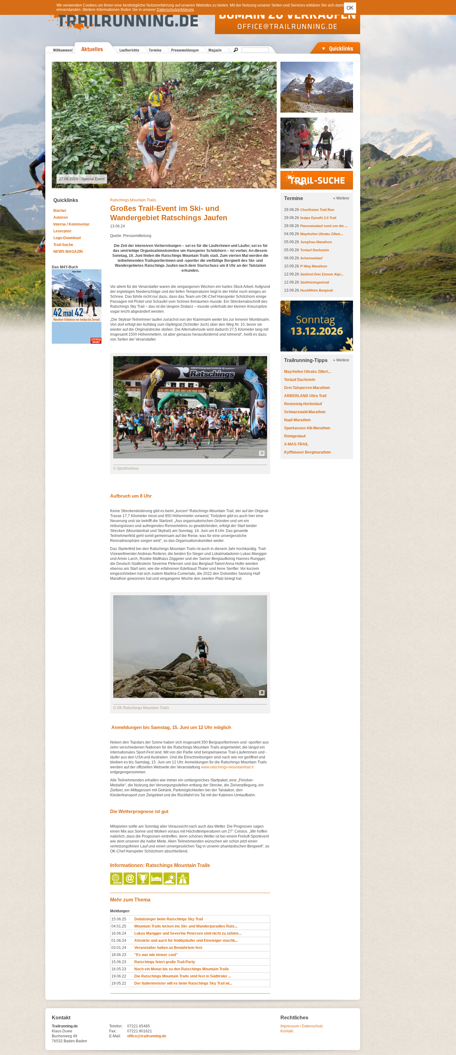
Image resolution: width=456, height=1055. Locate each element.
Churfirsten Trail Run (317, 210)
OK (350, 8)
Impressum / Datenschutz (301, 1026)
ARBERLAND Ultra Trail (305, 396)
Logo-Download (67, 238)
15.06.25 (118, 919)
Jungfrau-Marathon (316, 242)
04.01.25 (118, 926)
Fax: (112, 1031)
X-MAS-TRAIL (296, 444)
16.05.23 (118, 969)
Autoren (60, 217)
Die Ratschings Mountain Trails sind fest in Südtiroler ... (182, 976)
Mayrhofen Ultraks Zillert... (321, 234)
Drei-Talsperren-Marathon (307, 388)
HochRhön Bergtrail (316, 290)
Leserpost (62, 231)
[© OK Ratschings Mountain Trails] (190, 697)
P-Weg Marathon (313, 266)
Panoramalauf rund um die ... (323, 226)
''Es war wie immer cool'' (156, 955)
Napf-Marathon (297, 420)
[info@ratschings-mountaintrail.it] (130, 883)
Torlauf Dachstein (314, 250)
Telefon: (116, 1026)
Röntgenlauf (295, 436)
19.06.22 (118, 976)
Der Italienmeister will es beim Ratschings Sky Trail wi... (183, 983)
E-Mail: (115, 1036)
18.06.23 (118, 955)
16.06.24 (118, 933)
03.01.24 (118, 947)
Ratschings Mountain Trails (133, 200)
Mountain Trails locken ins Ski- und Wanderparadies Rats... (185, 926)
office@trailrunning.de (146, 1036)
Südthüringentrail (314, 282)
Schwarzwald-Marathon (304, 412)
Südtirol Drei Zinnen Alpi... (321, 274)
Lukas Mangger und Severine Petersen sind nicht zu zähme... (187, 933)
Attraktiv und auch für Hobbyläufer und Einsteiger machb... (186, 940)
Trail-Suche (63, 245)
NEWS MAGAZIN (68, 251)
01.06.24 (118, 940)
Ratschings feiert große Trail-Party (164, 962)
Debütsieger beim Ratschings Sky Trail (168, 919)
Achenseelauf (311, 258)
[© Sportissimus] (190, 457)
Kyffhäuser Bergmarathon (307, 452)
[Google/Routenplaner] (183, 883)
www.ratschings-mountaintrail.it (227, 767)
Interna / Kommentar (71, 224)
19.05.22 (118, 983)
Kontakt (286, 1031)
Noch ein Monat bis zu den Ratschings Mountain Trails (181, 969)
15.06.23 (118, 962)
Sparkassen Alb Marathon (307, 428)
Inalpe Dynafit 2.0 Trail (318, 218)
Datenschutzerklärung (175, 9)
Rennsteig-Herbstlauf (303, 404)
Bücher (59, 210)
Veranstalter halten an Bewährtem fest (168, 947)
